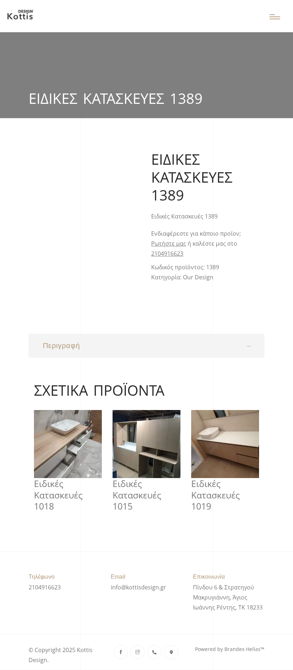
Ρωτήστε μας (168, 243)
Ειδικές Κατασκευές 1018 (58, 495)
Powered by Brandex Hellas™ (229, 649)
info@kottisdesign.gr (138, 587)
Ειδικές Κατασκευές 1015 (137, 495)
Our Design (198, 277)
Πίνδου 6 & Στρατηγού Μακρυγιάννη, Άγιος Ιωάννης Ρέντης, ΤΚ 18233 (228, 597)
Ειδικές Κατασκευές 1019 (215, 495)
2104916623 (167, 253)
